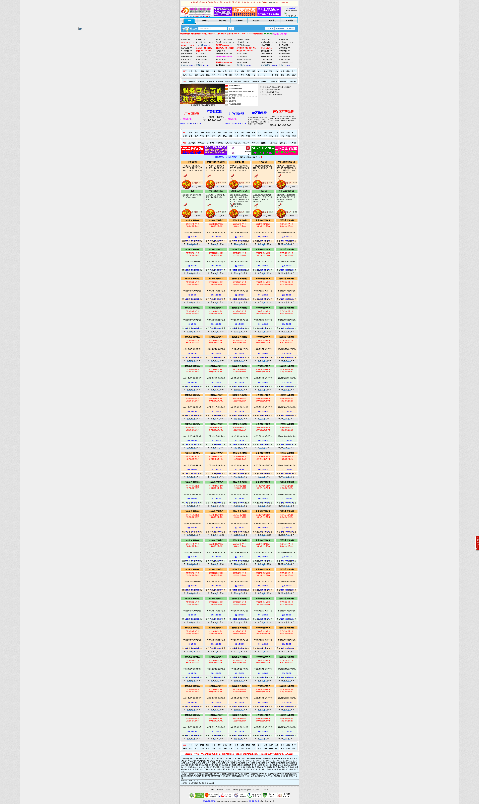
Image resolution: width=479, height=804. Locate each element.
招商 (202, 75)
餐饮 (276, 75)
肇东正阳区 (209, 774)
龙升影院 (232, 98)
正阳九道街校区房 (216, 191)
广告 (253, 75)
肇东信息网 (289, 769)
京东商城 (275, 769)
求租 (202, 71)
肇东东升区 (217, 774)
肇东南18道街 (290, 763)
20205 (248, 212)
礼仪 (294, 71)
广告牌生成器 (249, 776)
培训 (259, 71)
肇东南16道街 (250, 763)
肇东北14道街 (220, 763)
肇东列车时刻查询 (238, 776)
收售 (231, 71)
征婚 (185, 75)
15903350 (272, 2)
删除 (199, 186)
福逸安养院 (232, 101)
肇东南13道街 (190, 763)
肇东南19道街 (193, 765)
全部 (230, 29)
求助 (225, 75)
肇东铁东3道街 (278, 765)
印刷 (236, 75)
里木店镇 (281, 767)
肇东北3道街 (245, 759)
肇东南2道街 (218, 759)
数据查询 (243, 790)
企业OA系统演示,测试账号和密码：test (241, 92)
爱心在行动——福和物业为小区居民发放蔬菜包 (282, 87)
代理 (208, 75)
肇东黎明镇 (192, 774)
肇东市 (192, 759)
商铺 (184, 82)
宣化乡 (230, 769)
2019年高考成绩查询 (235, 89)
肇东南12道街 (287, 761)
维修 (282, 71)
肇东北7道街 (201, 761)
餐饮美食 (201, 82)
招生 (253, 71)
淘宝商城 (282, 769)
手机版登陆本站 (291, 16)
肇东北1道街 (209, 759)
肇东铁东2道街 (267, 765)
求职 (248, 71)
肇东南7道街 (192, 761)
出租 (213, 71)
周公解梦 (277, 776)
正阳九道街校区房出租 (216, 162)
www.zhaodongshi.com (225, 801)
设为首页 (267, 790)
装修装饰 (255, 82)
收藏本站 (294, 10)
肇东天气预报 (215, 776)
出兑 (236, 71)
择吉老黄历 (284, 776)
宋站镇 (259, 767)
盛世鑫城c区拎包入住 (239, 191)
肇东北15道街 (240, 763)
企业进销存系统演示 (235, 95)
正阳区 (233, 767)
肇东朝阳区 (201, 774)
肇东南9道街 (229, 761)
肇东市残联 (272, 774)
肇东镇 (248, 767)
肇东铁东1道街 (257, 765)
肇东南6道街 (291, 759)
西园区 (222, 767)
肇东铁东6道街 (193, 767)
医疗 (282, 75)
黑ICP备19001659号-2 (268, 801)
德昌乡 (225, 769)
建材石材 (264, 82)
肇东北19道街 (203, 765)
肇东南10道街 (247, 761)
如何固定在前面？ (232, 157)
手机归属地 (269, 776)
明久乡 (240, 769)
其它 (294, 75)
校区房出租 (192, 162)
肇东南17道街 (270, 763)
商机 (219, 75)
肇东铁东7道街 (204, 767)
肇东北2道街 (227, 759)
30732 (248, 183)
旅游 (196, 75)
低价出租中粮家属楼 (273, 90)
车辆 (271, 75)
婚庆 (213, 75)
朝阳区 (227, 767)
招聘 (208, 71)
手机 (242, 75)
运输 (276, 71)
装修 (288, 71)
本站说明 (220, 790)
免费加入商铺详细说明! (274, 95)
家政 (271, 71)
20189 (271, 212)
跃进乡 (213, 769)
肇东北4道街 (263, 759)
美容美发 (228, 82)
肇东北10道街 (257, 761)
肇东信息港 (210, 783)
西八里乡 (219, 769)
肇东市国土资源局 (291, 774)
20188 (295, 212)
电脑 (248, 75)
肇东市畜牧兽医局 (228, 774)
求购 (219, 71)
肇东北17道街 (280, 763)
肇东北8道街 (220, 761)
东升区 (238, 767)
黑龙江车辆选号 (226, 776)
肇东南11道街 (267, 761)
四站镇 (286, 767)
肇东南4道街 (254, 759)
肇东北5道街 (282, 759)
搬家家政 (273, 82)
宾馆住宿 (219, 82)
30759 (200, 183)
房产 (196, 71)
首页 (185, 71)
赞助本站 (251, 790)
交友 (190, 75)
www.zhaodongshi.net (240, 801)
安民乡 (235, 769)
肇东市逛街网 (193, 783)
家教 (265, 71)
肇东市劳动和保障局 (251, 774)
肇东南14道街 (210, 763)
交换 (242, 71)
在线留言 (236, 790)
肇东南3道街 (236, 759)
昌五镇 (253, 767)
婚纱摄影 (237, 82)
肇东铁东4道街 (289, 765)
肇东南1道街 (200, 759)
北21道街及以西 (245, 765)
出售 (225, 71)
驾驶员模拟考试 (260, 776)
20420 (224, 212)
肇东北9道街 (238, 761)
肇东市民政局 (239, 774)
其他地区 (246, 769)
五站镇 (264, 767)
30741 (224, 183)
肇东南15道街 (230, 763)
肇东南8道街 (210, 761)
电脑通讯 (283, 82)
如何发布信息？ (220, 157)
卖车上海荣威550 (234, 85)
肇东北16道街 (260, 763)
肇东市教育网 (262, 774)
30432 (295, 183)
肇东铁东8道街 (214, 767)
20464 (200, 212)
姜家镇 (274, 767)
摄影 (288, 75)
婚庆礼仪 (246, 82)
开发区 (243, 767)
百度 (190, 781)
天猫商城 (268, 769)
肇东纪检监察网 (195, 776)
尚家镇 (269, 767)
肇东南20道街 (213, 765)
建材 (259, 75)
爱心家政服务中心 (273, 92)
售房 (190, 71)
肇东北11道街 (277, 761)
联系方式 (228, 790)
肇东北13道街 (200, 763)
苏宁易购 (261, 769)
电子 (265, 75)
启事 (231, 75)
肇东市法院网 (185, 776)
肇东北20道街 (223, 765)
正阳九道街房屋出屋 (287, 191)
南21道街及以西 (234, 765)
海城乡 (197, 769)
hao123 (195, 781)
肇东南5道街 (272, 759)
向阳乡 (202, 769)
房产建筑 (191, 82)
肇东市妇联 (280, 774)
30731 (271, 183)
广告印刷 (292, 82)
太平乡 (192, 769)
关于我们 (212, 790)
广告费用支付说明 (235, 104)
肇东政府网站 (206, 776)
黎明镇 (186, 769)
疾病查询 (292, 776)
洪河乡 (207, 769)
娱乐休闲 (210, 82)
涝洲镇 (292, 767)
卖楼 (192, 191)
